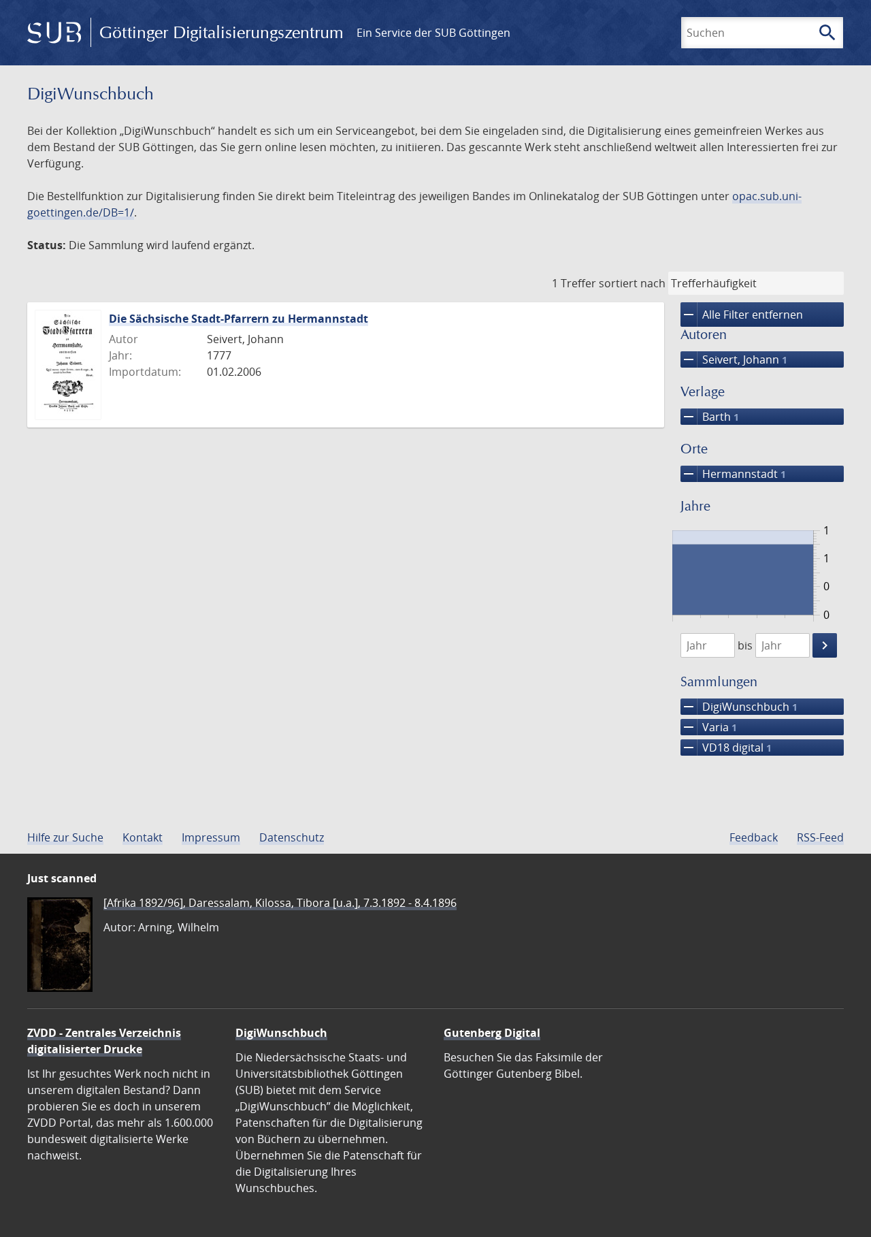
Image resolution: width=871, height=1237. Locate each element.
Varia (708, 727)
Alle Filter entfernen (741, 314)
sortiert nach (632, 283)
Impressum (211, 837)
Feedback (753, 837)
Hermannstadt (733, 474)
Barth (709, 416)
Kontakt (142, 837)
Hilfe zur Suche (65, 837)
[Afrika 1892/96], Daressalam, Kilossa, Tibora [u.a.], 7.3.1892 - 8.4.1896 (280, 902)
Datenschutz (291, 837)
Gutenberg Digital (492, 1032)
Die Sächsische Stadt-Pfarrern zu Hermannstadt (238, 318)
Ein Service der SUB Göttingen (433, 32)
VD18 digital (726, 747)
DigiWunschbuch (739, 706)
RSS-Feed (820, 837)
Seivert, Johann (733, 359)
